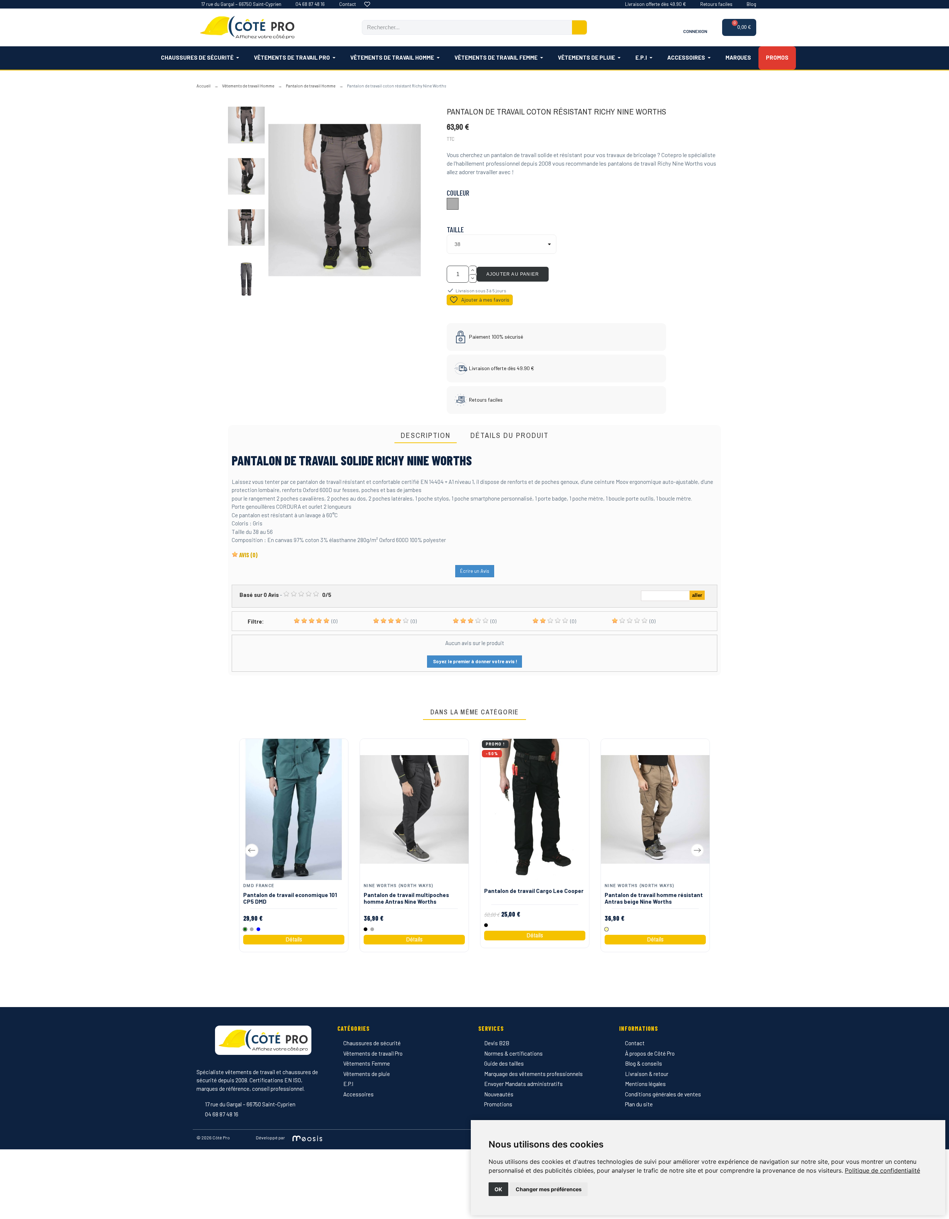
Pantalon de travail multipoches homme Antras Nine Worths (406, 897)
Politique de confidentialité (882, 1170)
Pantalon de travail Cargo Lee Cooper (533, 890)
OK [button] (498, 1189)
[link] (882, 1170)
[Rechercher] (579, 27)
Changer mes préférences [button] (549, 1189)
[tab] (425, 436)
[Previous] (251, 850)
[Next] (697, 850)
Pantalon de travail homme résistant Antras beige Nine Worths (654, 897)
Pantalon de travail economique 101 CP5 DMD (290, 897)
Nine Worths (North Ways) (399, 885)
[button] (739, 27)
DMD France (258, 885)
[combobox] (462, 27)
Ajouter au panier (512, 274)
